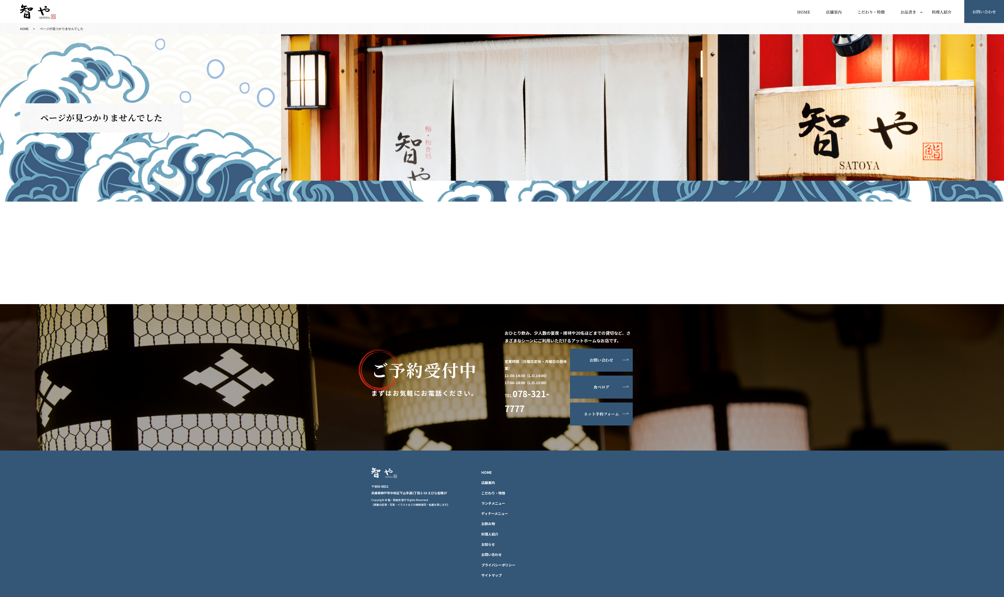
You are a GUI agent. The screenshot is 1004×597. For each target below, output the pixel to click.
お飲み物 (488, 523)
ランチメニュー (493, 503)
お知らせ (488, 544)
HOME (803, 12)
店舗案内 (834, 12)
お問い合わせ (984, 11)
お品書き (908, 12)
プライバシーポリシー (498, 564)
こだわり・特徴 (871, 12)
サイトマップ (491, 575)
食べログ (601, 387)
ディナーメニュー (494, 513)
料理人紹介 (941, 12)
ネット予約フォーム (601, 414)
